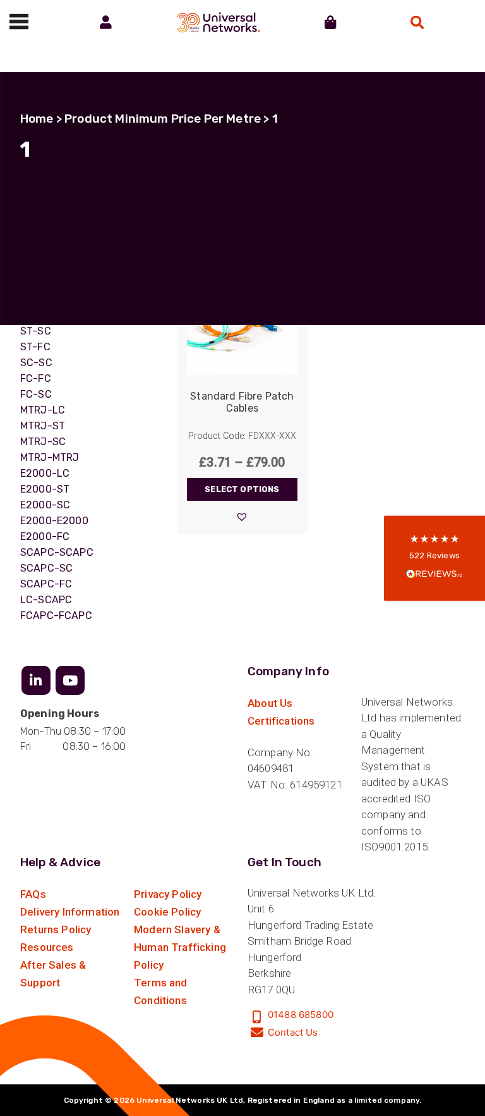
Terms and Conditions (161, 991)
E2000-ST (44, 489)
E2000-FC (44, 536)
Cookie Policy (167, 911)
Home (37, 118)
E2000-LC (44, 473)
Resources (47, 947)
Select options (242, 489)
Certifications (281, 720)
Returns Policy (55, 929)
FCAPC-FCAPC (56, 616)
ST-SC (35, 331)
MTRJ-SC (43, 442)
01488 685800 (300, 1015)
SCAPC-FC (46, 584)
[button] (242, 516)
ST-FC (35, 347)
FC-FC (35, 378)
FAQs (33, 894)
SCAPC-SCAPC (56, 552)
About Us (270, 703)
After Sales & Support (53, 974)
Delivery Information (69, 911)
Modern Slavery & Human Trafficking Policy (180, 947)
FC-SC (36, 394)
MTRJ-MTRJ (49, 457)
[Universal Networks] (218, 22)
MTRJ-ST (42, 426)
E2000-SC (45, 505)
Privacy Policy (167, 894)
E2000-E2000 (54, 521)
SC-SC (36, 363)
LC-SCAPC (46, 600)
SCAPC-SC (46, 568)
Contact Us (293, 1032)
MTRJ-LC (42, 410)
